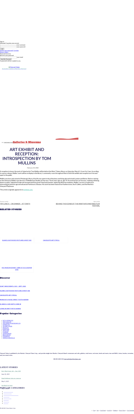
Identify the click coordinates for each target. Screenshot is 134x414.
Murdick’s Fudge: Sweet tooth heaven (14, 299)
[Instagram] (110, 63)
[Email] (57, 194)
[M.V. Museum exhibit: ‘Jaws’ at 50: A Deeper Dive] (17, 254)
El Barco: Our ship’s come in (10, 304)
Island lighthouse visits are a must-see (16, 240)
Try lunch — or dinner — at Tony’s (15, 204)
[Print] (63, 194)
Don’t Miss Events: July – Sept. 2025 (13, 286)
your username (21, 45)
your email (20, 57)
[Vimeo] (114, 63)
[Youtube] (116, 63)
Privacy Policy (4, 52)
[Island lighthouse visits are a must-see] (17, 227)
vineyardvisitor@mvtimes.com (72, 359)
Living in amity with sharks (10, 308)
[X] (112, 63)
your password (21, 47)
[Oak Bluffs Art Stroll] (51, 227)
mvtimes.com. (28, 190)
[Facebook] (108, 63)
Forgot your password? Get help (9, 50)
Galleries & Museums (27, 142)
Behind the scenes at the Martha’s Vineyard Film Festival (78, 205)
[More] (70, 194)
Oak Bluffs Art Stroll (51, 240)
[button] (132, 68)
